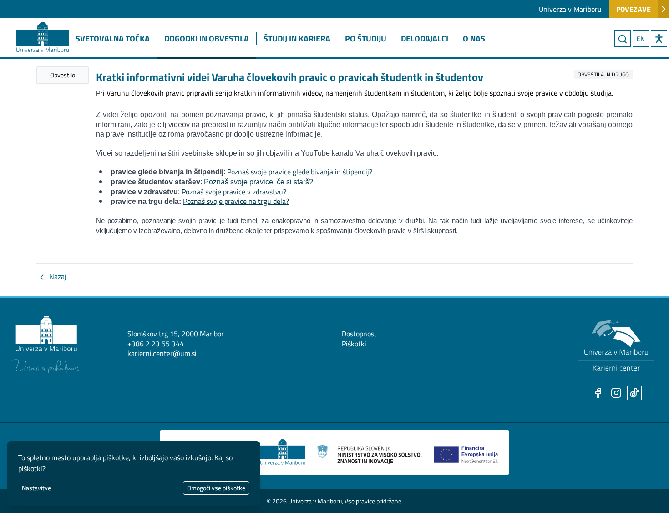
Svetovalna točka (113, 38)
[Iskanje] (622, 38)
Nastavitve (36, 488)
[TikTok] (634, 393)
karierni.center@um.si (162, 353)
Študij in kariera (297, 38)
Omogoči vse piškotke (216, 488)
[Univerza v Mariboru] (45, 345)
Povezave (633, 9)
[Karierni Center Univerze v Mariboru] (34, 26)
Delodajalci (424, 38)
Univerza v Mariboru (570, 9)
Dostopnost (359, 333)
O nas (474, 38)
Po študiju (365, 38)
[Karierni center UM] (616, 345)
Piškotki (354, 343)
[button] (659, 38)
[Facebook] (598, 393)
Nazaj (56, 276)
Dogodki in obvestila (206, 38)
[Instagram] (616, 393)
